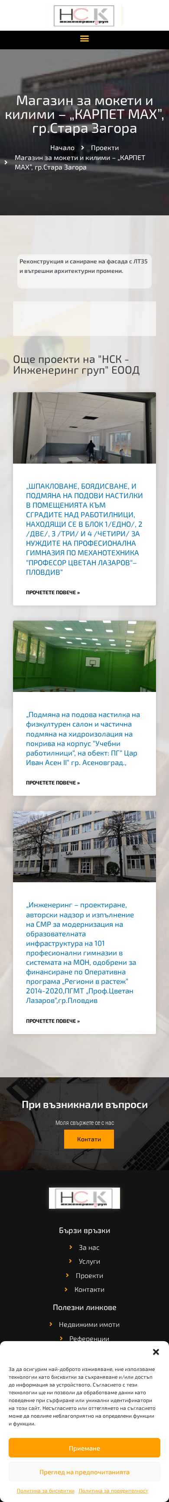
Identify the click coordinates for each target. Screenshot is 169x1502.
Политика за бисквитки (46, 1490)
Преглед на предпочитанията (84, 1472)
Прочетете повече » (53, 592)
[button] (156, 1352)
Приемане (84, 1448)
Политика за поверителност (113, 1490)
